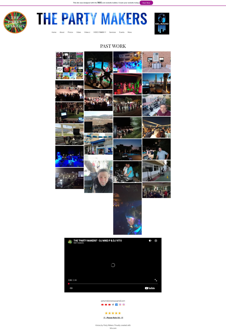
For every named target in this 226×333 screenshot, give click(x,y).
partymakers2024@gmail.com (113, 301)
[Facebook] (116, 304)
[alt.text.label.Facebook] (113, 304)
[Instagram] (120, 304)
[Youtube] (102, 304)
